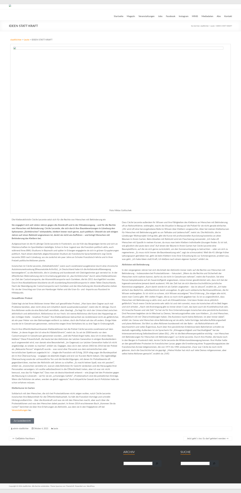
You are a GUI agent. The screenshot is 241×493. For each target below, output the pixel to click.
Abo (219, 16)
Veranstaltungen (146, 16)
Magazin (131, 16)
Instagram (183, 16)
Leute (55, 429)
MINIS (195, 16)
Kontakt (228, 16)
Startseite (118, 16)
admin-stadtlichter (21, 429)
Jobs (160, 16)
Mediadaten (207, 16)
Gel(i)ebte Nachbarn (24, 438)
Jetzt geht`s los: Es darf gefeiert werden (207, 438)
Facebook (170, 16)
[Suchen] (157, 463)
